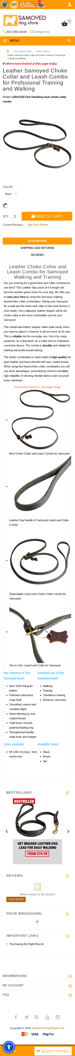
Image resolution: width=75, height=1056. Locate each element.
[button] (68, 41)
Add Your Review (38, 224)
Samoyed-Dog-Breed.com (48, 1028)
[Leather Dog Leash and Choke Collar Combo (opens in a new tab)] (40, 419)
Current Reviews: (13, 224)
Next (68, 831)
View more (16, 899)
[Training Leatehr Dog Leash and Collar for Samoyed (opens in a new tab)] (40, 560)
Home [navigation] (7, 51)
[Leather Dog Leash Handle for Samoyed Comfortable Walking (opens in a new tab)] (40, 486)
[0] (64, 25)
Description (37, 240)
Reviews (37, 254)
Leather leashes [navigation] (42, 51)
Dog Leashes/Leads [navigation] (23, 51)
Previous (7, 831)
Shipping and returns (37, 247)
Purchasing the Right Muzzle (27, 944)
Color (8, 186)
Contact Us (41, 32)
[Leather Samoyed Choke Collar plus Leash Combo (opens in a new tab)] (40, 631)
